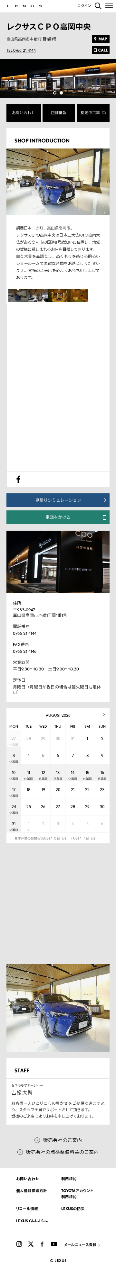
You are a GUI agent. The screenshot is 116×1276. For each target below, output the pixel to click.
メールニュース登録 (80, 1244)
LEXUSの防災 (73, 1208)
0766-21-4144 (24, 633)
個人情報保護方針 (31, 1190)
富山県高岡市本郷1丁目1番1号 (31, 39)
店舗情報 (58, 112)
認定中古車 (91, 112)
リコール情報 (27, 1208)
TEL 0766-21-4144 (21, 50)
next (104, 714)
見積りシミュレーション (58, 500)
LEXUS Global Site (32, 1220)
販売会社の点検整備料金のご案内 (62, 1152)
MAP (101, 39)
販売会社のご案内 (62, 1140)
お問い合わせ (23, 112)
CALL (101, 50)
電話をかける (58, 517)
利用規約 (69, 1178)
